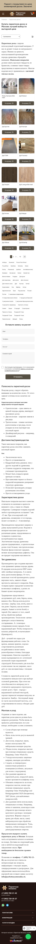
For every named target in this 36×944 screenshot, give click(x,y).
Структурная (25, 308)
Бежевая (4, 273)
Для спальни (24, 280)
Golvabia (20, 266)
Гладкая (14, 276)
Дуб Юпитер (23, 242)
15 (20, 256)
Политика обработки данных (28, 928)
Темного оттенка (7, 312)
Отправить (18, 377)
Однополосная (6, 290)
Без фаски (12, 273)
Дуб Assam (5, 184)
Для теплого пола (7, 283)
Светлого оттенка (23, 305)
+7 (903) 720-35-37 (9, 899)
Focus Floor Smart (21, 262)
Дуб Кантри (23, 126)
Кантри (21, 283)
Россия (29, 290)
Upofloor (18, 269)
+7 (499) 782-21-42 (9, 893)
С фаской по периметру (9, 305)
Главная (4, 19)
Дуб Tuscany (23, 155)
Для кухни (16, 280)
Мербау (18, 287)
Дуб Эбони (5, 242)
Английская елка (28, 269)
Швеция (15, 319)
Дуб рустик (5, 126)
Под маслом (21, 290)
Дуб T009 (5, 155)
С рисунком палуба (7, 301)
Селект (4, 308)
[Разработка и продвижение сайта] (16, 940)
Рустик (4, 294)
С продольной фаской (26, 298)
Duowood (11, 262)
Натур (24, 287)
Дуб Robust (23, 96)
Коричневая (5, 287)
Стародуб (17, 308)
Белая (19, 273)
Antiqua (4, 262)
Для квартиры (6, 280)
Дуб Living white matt (26, 184)
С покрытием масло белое (9, 298)
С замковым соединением (15, 294)
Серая (10, 308)
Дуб (16, 283)
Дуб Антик (5, 213)
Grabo (26, 266)
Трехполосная (6, 319)
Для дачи (22, 276)
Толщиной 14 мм (19, 315)
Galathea (13, 266)
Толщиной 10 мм (19, 312)
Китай (27, 283)
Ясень (21, 319)
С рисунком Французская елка (24, 301)
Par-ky (4, 269)
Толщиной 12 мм (7, 315)
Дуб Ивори (22, 213)
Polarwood (11, 269)
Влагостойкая (6, 276)
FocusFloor (5, 266)
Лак (13, 287)
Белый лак (27, 273)
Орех (14, 290)
